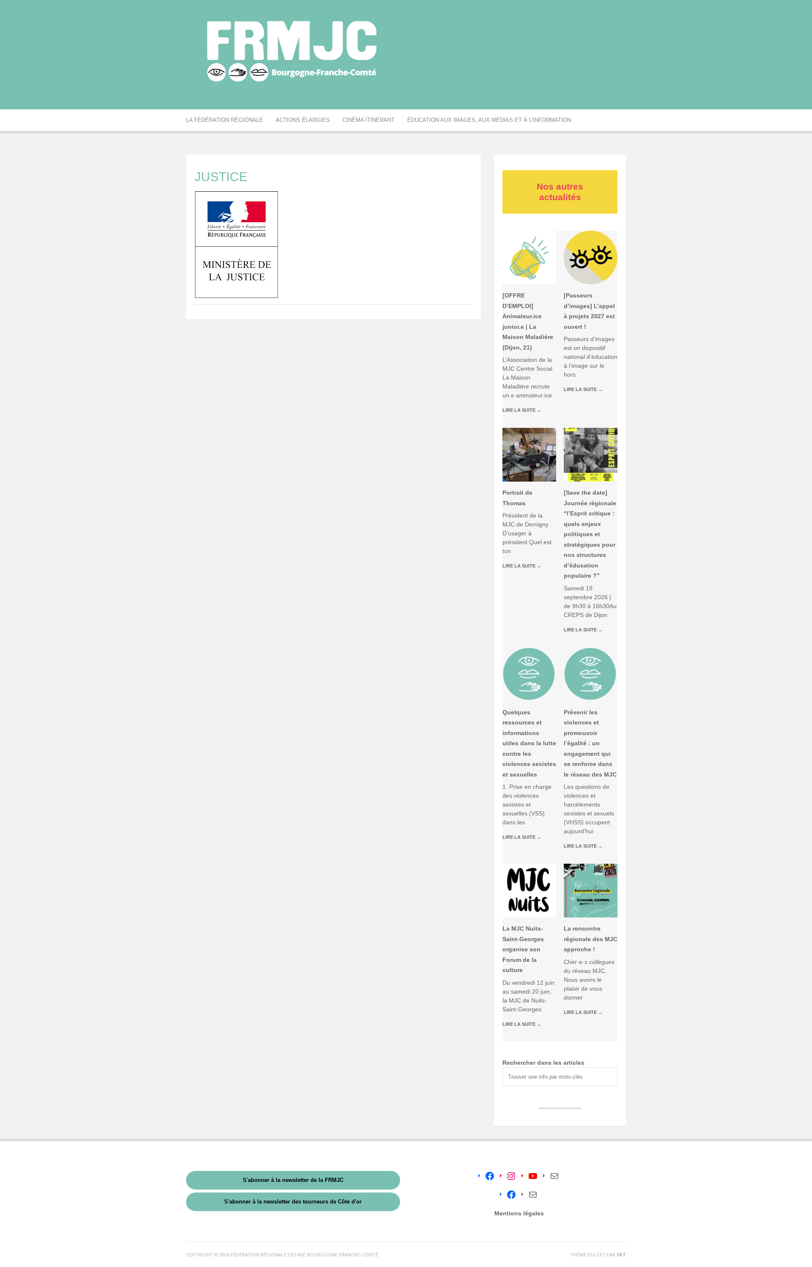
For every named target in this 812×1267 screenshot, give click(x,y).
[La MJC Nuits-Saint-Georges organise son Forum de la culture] (529, 890)
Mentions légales (519, 1213)
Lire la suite (521, 410)
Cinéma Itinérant (369, 120)
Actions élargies (303, 120)
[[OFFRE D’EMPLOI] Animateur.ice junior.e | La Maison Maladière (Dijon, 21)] (529, 257)
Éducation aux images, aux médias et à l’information (489, 120)
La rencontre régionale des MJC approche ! (590, 939)
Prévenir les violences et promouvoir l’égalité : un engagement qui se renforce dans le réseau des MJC (590, 743)
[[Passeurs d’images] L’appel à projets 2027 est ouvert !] (590, 257)
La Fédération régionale (224, 120)
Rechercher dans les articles (543, 1062)
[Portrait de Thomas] (529, 455)
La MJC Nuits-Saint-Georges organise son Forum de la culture (523, 949)
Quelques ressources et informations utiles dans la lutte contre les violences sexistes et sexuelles (529, 743)
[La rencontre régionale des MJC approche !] (590, 890)
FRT (621, 1254)
